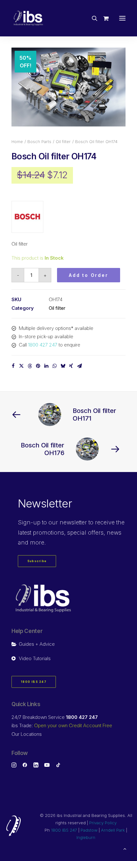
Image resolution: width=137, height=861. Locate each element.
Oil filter (63, 141)
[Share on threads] (29, 366)
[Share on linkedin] (46, 366)
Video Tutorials (35, 658)
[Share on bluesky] (63, 366)
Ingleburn (85, 837)
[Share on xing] (71, 366)
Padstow (89, 830)
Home (17, 141)
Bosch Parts (39, 141)
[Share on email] (79, 366)
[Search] (91, 18)
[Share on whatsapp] (54, 366)
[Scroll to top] (125, 848)
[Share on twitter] (21, 366)
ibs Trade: (61, 725)
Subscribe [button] (37, 561)
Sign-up (29, 522)
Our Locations (26, 734)
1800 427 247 (42, 345)
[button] (122, 18)
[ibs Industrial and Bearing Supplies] (28, 18)
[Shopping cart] (103, 18)
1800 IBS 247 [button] (34, 681)
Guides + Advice (37, 644)
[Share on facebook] (13, 366)
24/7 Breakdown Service (54, 717)
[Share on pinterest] (38, 366)
